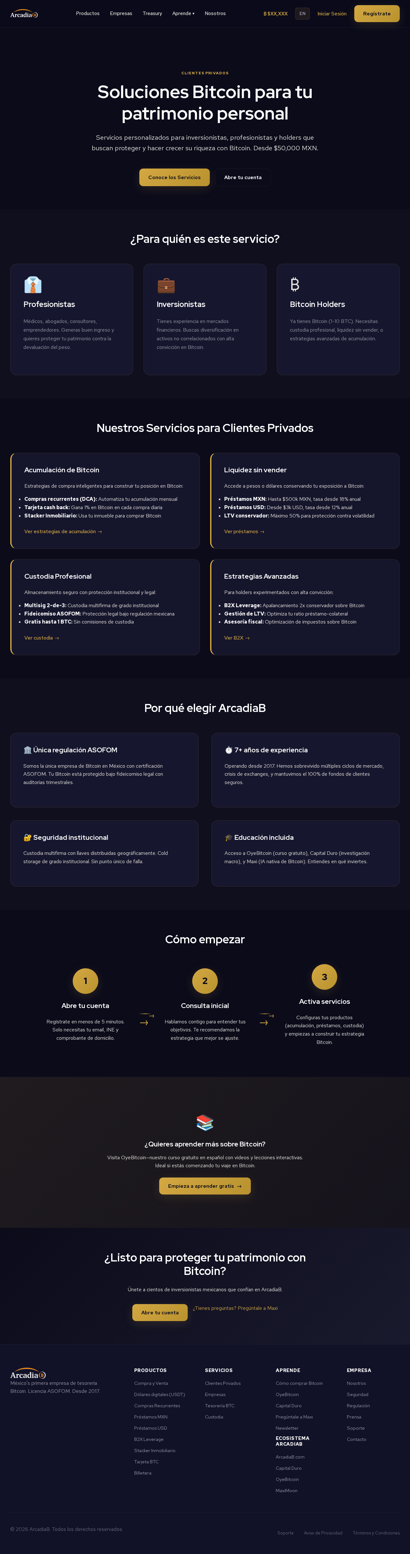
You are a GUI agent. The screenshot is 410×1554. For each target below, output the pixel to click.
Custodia (214, 1417)
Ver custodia (41, 637)
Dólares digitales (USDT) (159, 1394)
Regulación (358, 1405)
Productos (88, 13)
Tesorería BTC (219, 1405)
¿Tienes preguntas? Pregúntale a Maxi (235, 1308)
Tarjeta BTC (146, 1462)
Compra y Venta (151, 1383)
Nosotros (215, 13)
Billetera (143, 1473)
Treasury (152, 13)
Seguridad (357, 1394)
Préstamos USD (150, 1428)
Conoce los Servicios (174, 177)
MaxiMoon (287, 1490)
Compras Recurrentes (157, 1405)
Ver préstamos (244, 531)
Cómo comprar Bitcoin (299, 1383)
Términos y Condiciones (376, 1533)
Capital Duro (289, 1405)
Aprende (183, 13)
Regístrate (377, 13)
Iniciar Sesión (332, 13)
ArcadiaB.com (290, 1457)
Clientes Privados (223, 1383)
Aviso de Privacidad (323, 1533)
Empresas (121, 13)
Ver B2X (237, 637)
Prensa (354, 1417)
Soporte (356, 1428)
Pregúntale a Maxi (294, 1417)
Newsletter (287, 1428)
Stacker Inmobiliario (155, 1450)
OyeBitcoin (287, 1394)
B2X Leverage (149, 1439)
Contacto (356, 1439)
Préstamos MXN (151, 1417)
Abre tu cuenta (243, 177)
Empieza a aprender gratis (205, 1186)
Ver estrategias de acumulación (63, 531)
